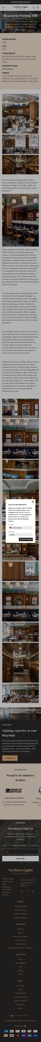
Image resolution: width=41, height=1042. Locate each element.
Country (10, 524)
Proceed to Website (26, 539)
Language (11, 531)
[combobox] (16, 528)
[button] (33, 501)
